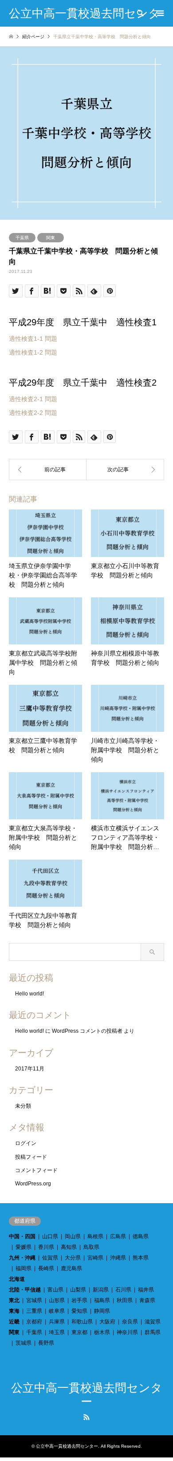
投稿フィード (31, 1157)
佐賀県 (50, 1258)
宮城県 (34, 1300)
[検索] (139, 13)
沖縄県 (118, 1258)
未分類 (23, 1106)
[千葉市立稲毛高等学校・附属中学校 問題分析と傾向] (125, 469)
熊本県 (141, 1258)
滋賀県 (153, 1322)
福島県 (102, 1300)
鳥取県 (91, 1247)
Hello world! (29, 994)
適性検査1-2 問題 (33, 352)
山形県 (57, 1300)
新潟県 (101, 1290)
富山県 (55, 1290)
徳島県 (141, 1236)
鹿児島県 (71, 1268)
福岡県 (23, 1268)
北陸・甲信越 (25, 1290)
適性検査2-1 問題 (33, 399)
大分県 (73, 1258)
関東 (50, 237)
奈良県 (130, 1322)
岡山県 (73, 1236)
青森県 (147, 1300)
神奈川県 (127, 1332)
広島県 (118, 1236)
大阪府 (107, 1322)
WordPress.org (33, 1184)
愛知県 (79, 1311)
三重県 (34, 1311)
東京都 (79, 1332)
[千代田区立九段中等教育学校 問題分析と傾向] (47, 469)
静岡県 (102, 1311)
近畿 (14, 1322)
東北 (14, 1300)
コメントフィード (36, 1170)
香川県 (46, 1247)
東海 (14, 1311)
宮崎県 (95, 1258)
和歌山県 (82, 1322)
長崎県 (46, 1268)
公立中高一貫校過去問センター (67, 1446)
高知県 (69, 1247)
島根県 (95, 1236)
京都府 (34, 1322)
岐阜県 (57, 1311)
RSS (86, 1417)
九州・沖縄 (22, 1258)
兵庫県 (57, 1322)
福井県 (146, 1290)
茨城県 (23, 1343)
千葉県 (22, 237)
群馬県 (153, 1332)
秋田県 (125, 1300)
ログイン (25, 1143)
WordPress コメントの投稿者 (87, 1031)
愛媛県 (23, 1247)
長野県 (46, 1343)
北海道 (17, 1279)
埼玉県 (57, 1332)
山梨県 (78, 1290)
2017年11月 (29, 1069)
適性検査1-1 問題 (33, 338)
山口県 (50, 1236)
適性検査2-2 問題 (33, 412)
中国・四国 (22, 1236)
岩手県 (79, 1300)
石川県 (123, 1290)
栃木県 (102, 1332)
